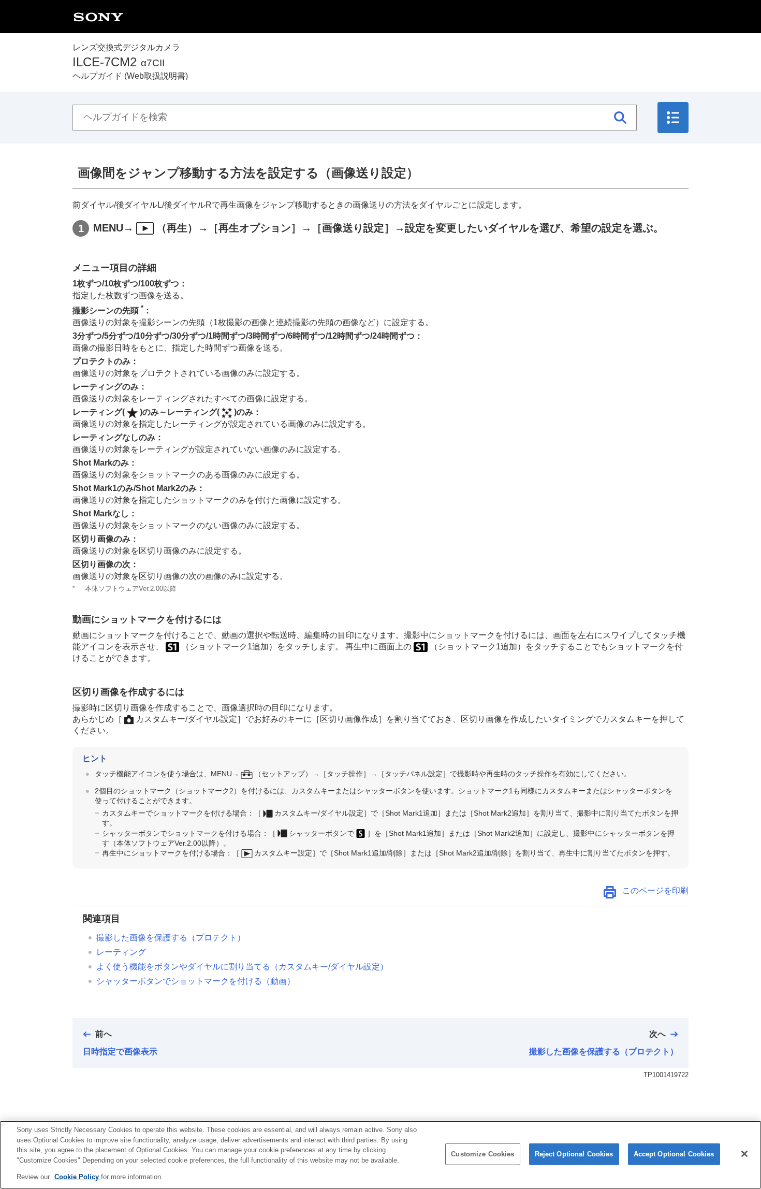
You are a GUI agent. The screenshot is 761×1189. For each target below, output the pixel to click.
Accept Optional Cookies (674, 1154)
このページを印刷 (655, 890)
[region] (380, 1155)
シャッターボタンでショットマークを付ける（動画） (195, 981)
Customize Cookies (482, 1154)
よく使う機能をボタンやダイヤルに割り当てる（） (242, 966)
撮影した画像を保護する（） (170, 937)
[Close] (744, 1153)
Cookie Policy (77, 1177)
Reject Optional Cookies (574, 1154)
